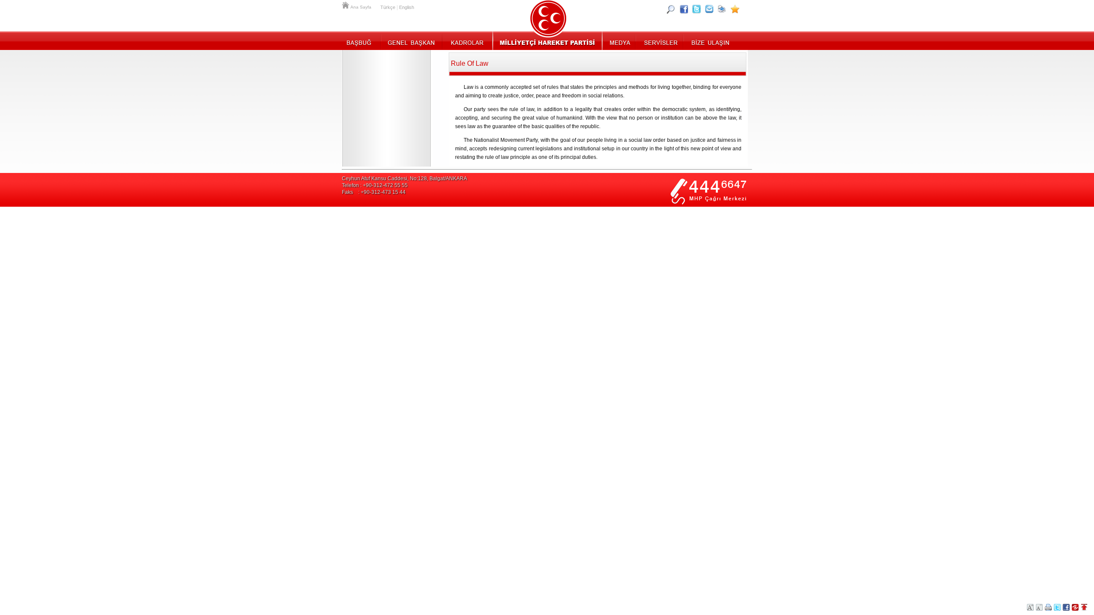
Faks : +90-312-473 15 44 (374, 192)
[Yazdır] (722, 9)
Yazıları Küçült (1039, 607)
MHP (547, 40)
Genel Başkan (411, 40)
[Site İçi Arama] (671, 9)
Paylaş (1075, 607)
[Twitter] (696, 9)
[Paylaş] (709, 9)
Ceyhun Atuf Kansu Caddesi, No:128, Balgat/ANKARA (404, 179)
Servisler (660, 40)
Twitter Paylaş (1057, 607)
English (406, 7)
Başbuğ (361, 40)
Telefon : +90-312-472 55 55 (375, 185)
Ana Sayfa (346, 4)
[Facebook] (683, 9)
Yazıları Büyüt (1030, 607)
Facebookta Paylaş (1066, 607)
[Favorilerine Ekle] (735, 9)
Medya (619, 40)
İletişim (709, 40)
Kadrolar (466, 40)
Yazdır (1048, 607)
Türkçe (387, 7)
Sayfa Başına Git (1084, 607)
